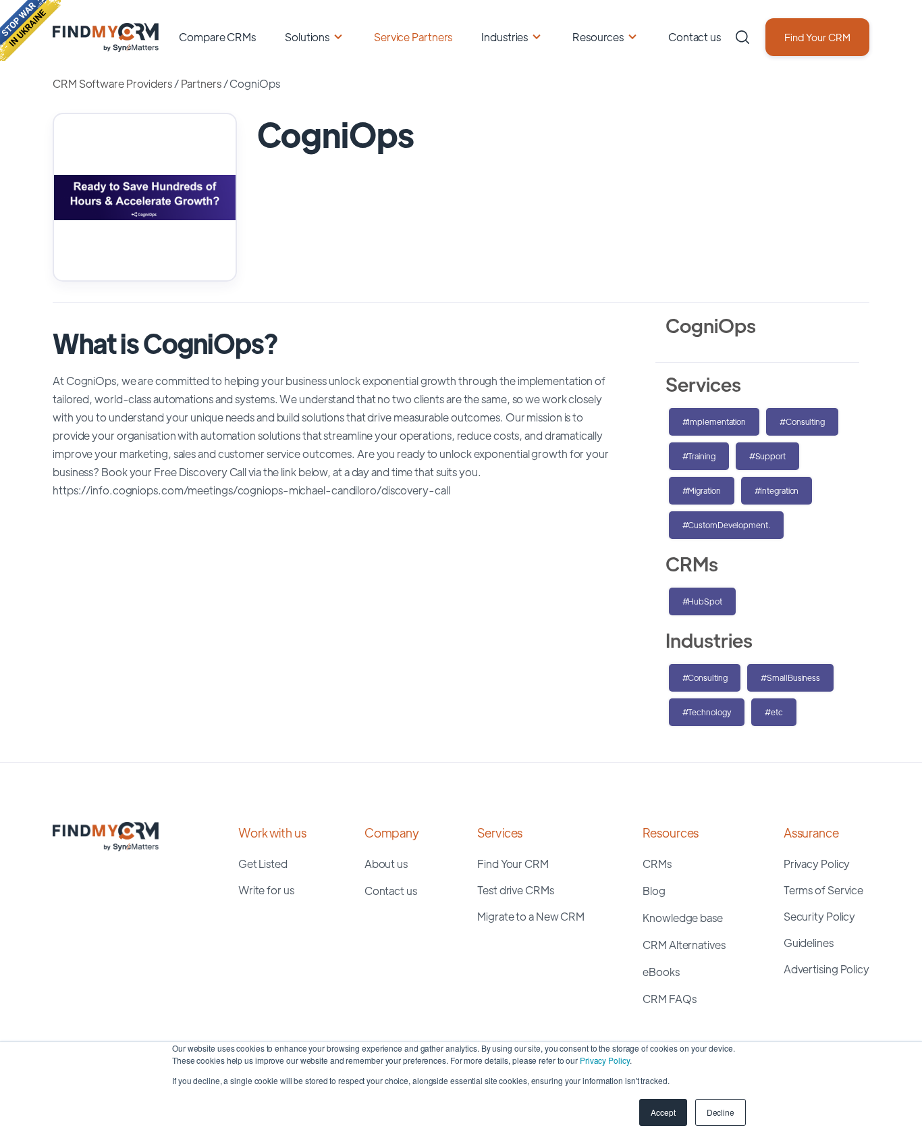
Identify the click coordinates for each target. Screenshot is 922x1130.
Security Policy (820, 916)
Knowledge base (683, 917)
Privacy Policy (605, 1060)
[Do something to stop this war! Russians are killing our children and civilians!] (30, 30)
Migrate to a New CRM (531, 916)
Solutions (307, 37)
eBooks (661, 972)
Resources (598, 37)
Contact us (694, 37)
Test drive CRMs (515, 890)
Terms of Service (823, 890)
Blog (654, 890)
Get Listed (263, 863)
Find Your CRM (817, 36)
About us (386, 863)
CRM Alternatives (684, 945)
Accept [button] (663, 1112)
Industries (504, 37)
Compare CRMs (217, 37)
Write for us (266, 890)
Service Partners (413, 37)
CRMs (657, 863)
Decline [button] (720, 1112)
